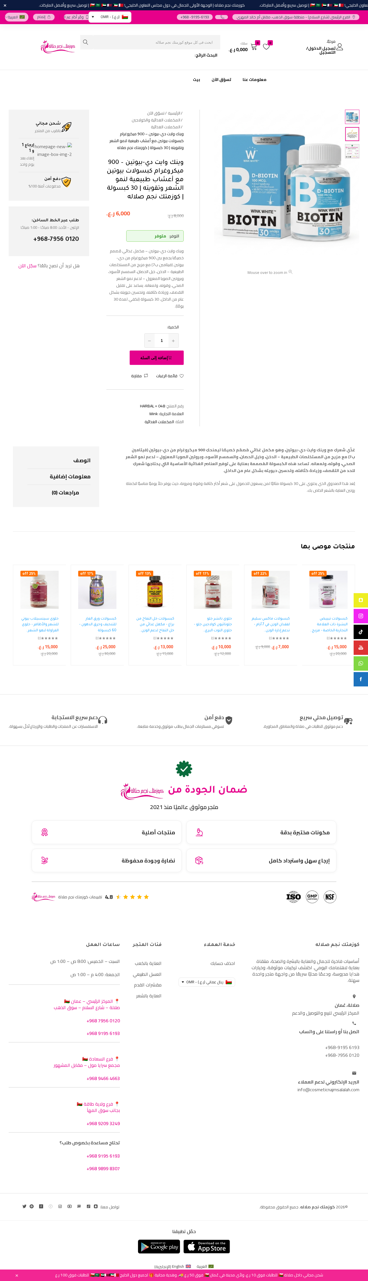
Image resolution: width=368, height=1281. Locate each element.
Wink (153, 413)
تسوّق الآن (221, 79)
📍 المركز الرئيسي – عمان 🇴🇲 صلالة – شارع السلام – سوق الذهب (87, 1004)
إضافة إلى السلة (154, 357)
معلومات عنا (255, 79)
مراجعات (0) (65, 492)
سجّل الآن (27, 265)
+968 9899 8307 (103, 1168)
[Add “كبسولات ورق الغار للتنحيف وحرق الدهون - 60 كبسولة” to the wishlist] (116, 583)
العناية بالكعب (148, 963)
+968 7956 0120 (103, 1020)
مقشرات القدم (148, 984)
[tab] (59, 461)
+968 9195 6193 (103, 1033)
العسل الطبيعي (147, 974)
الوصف (82, 460)
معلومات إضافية (70, 476)
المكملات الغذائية (159, 421)
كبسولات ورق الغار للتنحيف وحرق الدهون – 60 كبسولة (97, 625)
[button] (139, 375)
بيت (196, 79)
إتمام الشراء (41, 17)
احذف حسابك (222, 963)
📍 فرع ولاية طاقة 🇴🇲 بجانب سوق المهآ (98, 1107)
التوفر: (174, 236)
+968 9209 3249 (103, 1123)
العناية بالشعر (149, 995)
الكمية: (173, 327)
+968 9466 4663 (103, 1078)
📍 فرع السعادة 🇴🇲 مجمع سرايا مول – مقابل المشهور (87, 1061)
